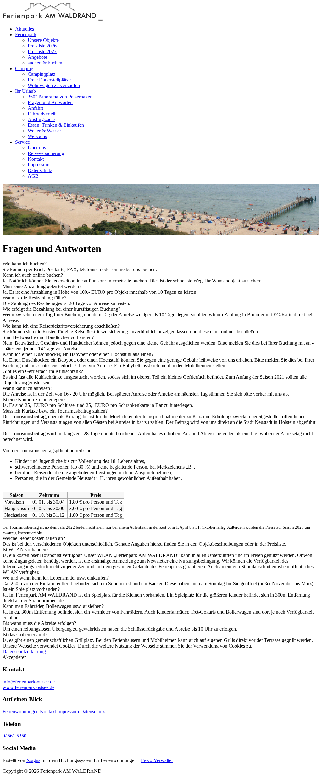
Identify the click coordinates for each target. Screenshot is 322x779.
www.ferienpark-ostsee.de (28, 687)
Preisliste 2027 (42, 51)
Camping (24, 68)
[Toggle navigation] (100, 20)
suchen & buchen (45, 62)
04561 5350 (14, 735)
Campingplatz (41, 74)
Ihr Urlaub (25, 91)
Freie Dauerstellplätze (49, 79)
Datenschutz (40, 170)
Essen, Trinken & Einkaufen (56, 125)
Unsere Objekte (43, 40)
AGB (33, 176)
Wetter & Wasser (44, 130)
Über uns (37, 147)
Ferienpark (25, 34)
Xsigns (33, 760)
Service (22, 142)
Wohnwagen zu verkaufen (54, 85)
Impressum (38, 164)
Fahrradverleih (42, 113)
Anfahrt (35, 108)
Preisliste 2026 (42, 45)
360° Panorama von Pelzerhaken (60, 96)
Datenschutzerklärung (24, 651)
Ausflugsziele (41, 119)
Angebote (37, 57)
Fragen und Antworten (50, 102)
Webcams (37, 136)
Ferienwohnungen (21, 711)
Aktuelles (24, 28)
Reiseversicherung (46, 153)
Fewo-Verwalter (157, 760)
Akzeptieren (15, 657)
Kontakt (36, 159)
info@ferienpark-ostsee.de (29, 681)
